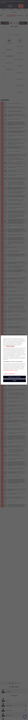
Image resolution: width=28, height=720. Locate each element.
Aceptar (14, 380)
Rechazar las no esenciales (15, 377)
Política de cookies (10, 346)
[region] (14, 360)
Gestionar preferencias (9, 373)
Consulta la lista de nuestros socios (10, 370)
